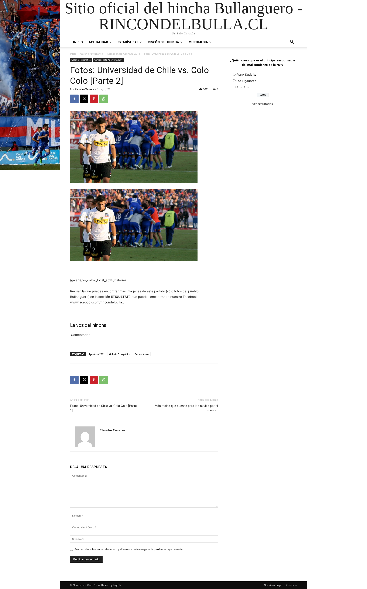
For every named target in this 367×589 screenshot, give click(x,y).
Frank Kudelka (246, 74)
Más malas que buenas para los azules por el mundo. (186, 408)
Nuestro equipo (273, 585)
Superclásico (142, 354)
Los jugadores (246, 81)
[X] (84, 99)
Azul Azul (243, 87)
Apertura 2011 (96, 354)
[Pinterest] (94, 99)
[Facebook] (74, 99)
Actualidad (98, 42)
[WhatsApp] (103, 99)
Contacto (291, 585)
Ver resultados (262, 104)
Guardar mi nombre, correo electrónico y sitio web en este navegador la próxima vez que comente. (129, 549)
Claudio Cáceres (84, 89)
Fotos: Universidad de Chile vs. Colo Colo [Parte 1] (103, 408)
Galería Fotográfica (91, 53)
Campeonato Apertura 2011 (123, 53)
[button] (292, 42)
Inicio (78, 42)
